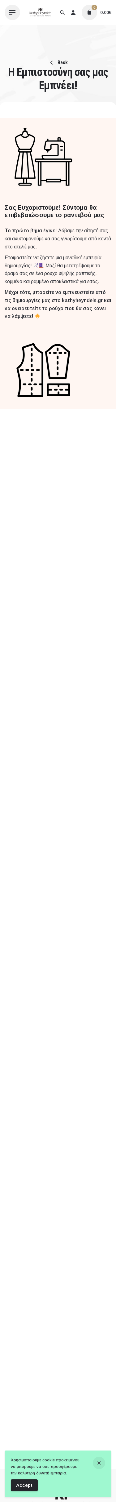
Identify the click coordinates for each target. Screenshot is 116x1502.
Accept (24, 1485)
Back (62, 62)
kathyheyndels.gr (82, 300)
